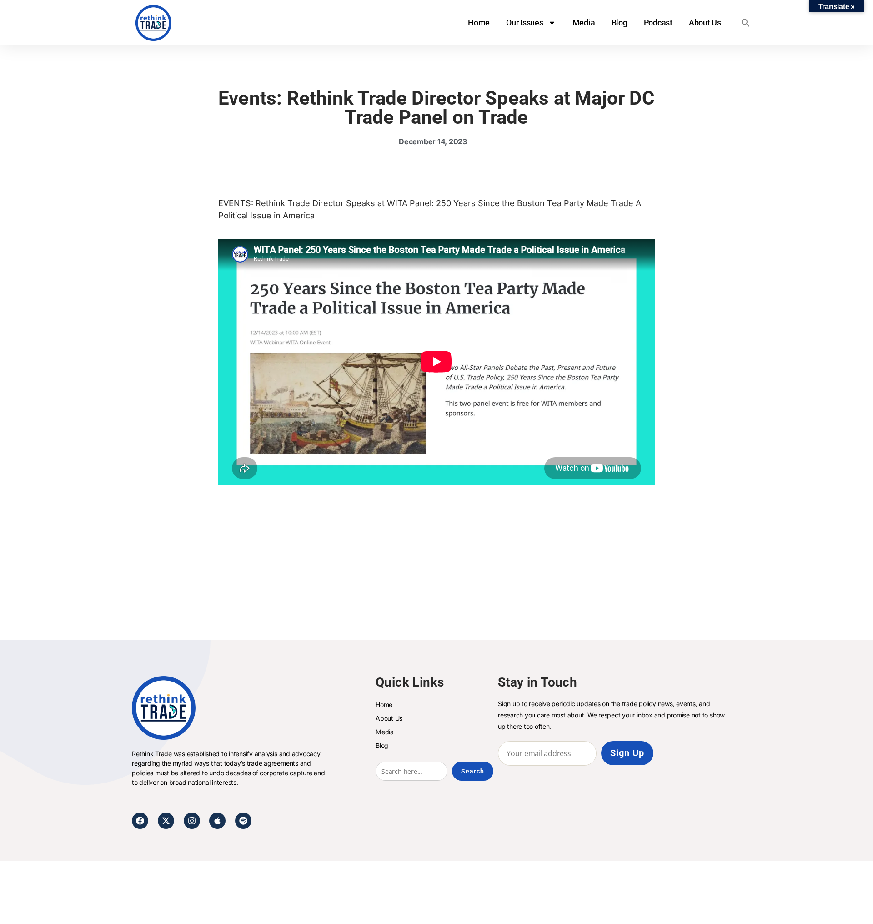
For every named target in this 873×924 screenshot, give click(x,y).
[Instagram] (192, 821)
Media (583, 22)
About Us (705, 22)
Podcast (658, 22)
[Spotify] (243, 821)
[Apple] (217, 821)
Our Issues (524, 22)
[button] (745, 22)
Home (479, 22)
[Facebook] (140, 821)
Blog (619, 22)
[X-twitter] (166, 821)
